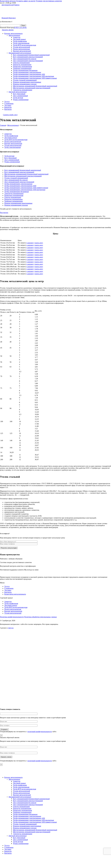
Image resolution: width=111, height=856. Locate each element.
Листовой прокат (19, 39)
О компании (8, 103)
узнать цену (38, 243)
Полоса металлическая (21, 49)
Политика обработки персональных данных (40, 617)
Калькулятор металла (8, 1)
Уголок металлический (21, 47)
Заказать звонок (8, 30)
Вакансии (8, 107)
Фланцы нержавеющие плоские (25, 84)
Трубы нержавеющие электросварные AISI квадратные (33, 76)
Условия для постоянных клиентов (49, 1)
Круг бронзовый (19, 94)
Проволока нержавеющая (22, 66)
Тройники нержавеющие (22, 68)
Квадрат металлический (22, 51)
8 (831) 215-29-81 (20, 27)
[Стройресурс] (17, 14)
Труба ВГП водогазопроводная (24, 45)
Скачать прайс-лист (10, 115)
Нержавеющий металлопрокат (20, 53)
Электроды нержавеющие (22, 90)
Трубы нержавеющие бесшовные (25, 70)
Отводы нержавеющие (21, 63)
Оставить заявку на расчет (26, 1)
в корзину (30, 243)
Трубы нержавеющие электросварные (27, 72)
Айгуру (11, 628)
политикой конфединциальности (39, 731)
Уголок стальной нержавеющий (25, 80)
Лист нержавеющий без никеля (24, 59)
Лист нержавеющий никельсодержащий (28, 61)
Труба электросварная (21, 43)
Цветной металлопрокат (18, 92)
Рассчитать (4, 212)
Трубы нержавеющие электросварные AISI (29, 74)
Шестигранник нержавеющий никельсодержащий (31, 88)
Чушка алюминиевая (20, 100)
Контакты (8, 109)
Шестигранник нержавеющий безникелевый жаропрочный (35, 86)
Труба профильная (20, 41)
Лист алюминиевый (20, 96)
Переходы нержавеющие (22, 64)
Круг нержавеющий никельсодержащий (28, 57)
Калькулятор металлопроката (15, 594)
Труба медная (18, 98)
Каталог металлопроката (13, 33)
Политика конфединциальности (12, 617)
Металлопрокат (14, 35)
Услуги (7, 101)
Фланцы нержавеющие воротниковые (27, 82)
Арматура (16, 37)
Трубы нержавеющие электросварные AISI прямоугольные (35, 78)
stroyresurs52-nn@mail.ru (10, 5)
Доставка (7, 105)
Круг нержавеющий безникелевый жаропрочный (31, 55)
